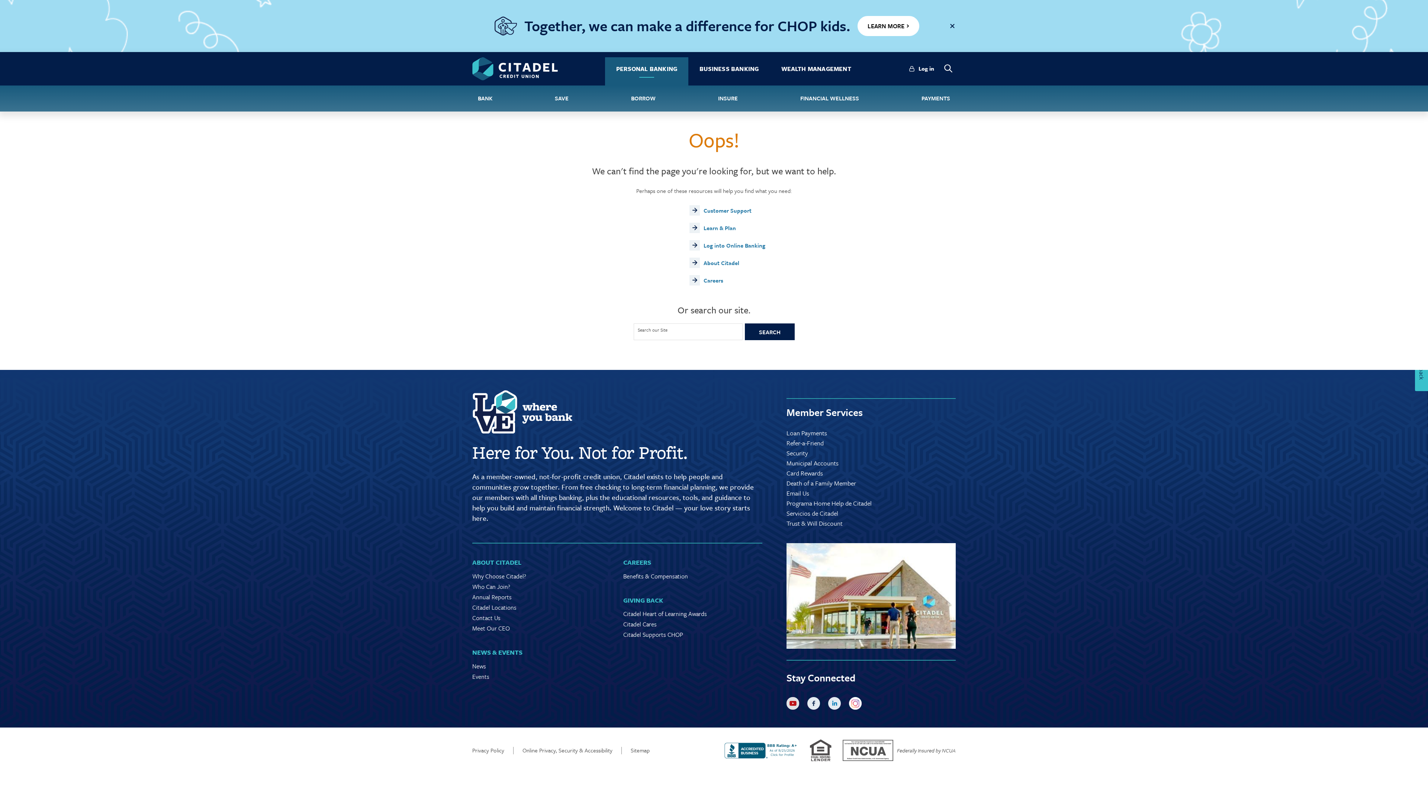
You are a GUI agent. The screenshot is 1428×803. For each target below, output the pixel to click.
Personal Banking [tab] (646, 68)
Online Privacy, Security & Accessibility (567, 750)
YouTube (794, 705)
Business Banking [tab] (729, 68)
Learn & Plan (720, 228)
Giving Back (643, 600)
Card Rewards (805, 473)
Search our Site (653, 330)
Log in (926, 68)
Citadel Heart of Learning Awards (665, 613)
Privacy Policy (488, 750)
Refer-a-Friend (805, 443)
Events (480, 676)
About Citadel (721, 263)
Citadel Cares (640, 624)
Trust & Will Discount (815, 523)
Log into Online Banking (734, 245)
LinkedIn (836, 705)
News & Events (497, 652)
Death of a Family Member (821, 483)
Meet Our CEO (491, 628)
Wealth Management (816, 68)
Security (797, 453)
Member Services (825, 412)
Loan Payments (807, 433)
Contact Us (486, 617)
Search (770, 332)
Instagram (857, 705)
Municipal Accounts (813, 463)
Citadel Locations (494, 607)
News (479, 666)
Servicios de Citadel (812, 513)
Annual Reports (492, 597)
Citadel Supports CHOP (653, 634)
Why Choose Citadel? (499, 576)
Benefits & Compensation (655, 576)
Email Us (798, 493)
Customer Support (728, 210)
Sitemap (640, 750)
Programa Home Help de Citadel (829, 503)
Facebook (815, 705)
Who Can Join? (491, 586)
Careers (713, 280)
